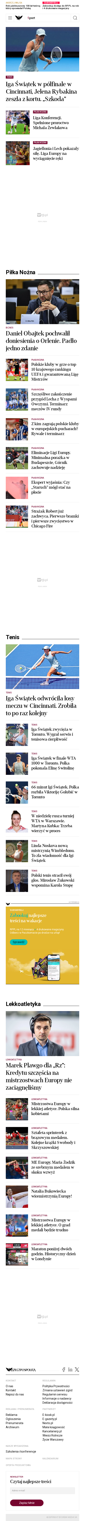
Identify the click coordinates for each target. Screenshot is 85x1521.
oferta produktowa (18, 1465)
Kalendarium (50, 1458)
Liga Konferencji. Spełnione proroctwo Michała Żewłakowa (51, 122)
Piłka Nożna (20, 272)
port (31, 18)
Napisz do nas (15, 1394)
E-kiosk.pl (48, 1414)
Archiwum (12, 1427)
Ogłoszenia (13, 1419)
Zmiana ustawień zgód (57, 1390)
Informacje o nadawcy (56, 1398)
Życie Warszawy (53, 1439)
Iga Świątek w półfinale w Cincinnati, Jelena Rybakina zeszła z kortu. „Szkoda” (41, 92)
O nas (9, 1386)
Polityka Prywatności (56, 1386)
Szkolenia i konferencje (21, 1451)
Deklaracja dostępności (57, 1402)
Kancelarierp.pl (52, 1431)
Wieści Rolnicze (52, 1435)
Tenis (12, 637)
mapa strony (14, 1458)
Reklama (11, 1414)
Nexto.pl (47, 1423)
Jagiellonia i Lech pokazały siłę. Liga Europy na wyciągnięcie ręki (56, 153)
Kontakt (11, 1390)
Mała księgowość (53, 1427)
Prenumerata (14, 1423)
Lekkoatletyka (23, 1004)
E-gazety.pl (49, 1419)
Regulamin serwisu (54, 1394)
